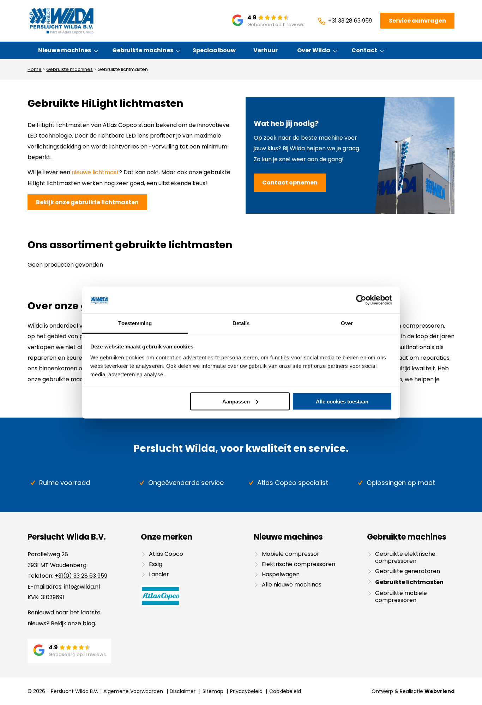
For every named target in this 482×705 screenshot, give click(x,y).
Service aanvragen (417, 21)
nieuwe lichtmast (95, 172)
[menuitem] (64, 50)
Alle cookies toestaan (342, 401)
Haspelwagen (281, 574)
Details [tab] (241, 323)
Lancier (159, 574)
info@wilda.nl (82, 587)
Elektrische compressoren (298, 564)
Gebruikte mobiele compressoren (401, 596)
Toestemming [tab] (135, 323)
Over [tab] (347, 323)
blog (89, 623)
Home (35, 69)
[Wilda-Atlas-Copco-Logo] (61, 21)
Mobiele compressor (290, 554)
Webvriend (439, 691)
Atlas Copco (166, 554)
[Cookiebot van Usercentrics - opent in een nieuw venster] (361, 299)
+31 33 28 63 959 (350, 21)
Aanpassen (236, 401)
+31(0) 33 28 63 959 (81, 576)
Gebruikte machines (69, 69)
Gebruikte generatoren (407, 571)
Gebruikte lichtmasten (409, 582)
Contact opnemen (290, 182)
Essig (155, 564)
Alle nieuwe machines (291, 585)
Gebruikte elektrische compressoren (405, 557)
